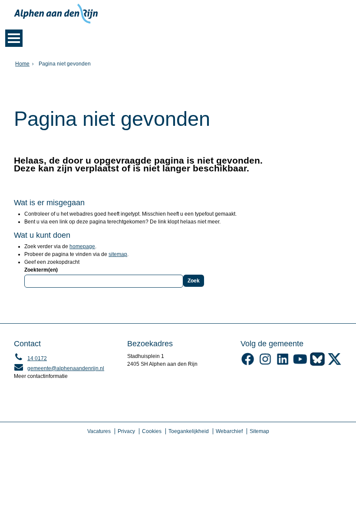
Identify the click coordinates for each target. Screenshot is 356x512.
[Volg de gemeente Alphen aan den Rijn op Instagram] (265, 364)
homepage (82, 246)
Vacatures (99, 431)
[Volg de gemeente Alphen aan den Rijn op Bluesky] (317, 364)
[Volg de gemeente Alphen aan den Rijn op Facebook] (248, 364)
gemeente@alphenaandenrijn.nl (59, 368)
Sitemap (259, 431)
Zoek (194, 281)
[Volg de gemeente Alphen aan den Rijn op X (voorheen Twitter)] (334, 364)
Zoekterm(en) (41, 270)
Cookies (152, 431)
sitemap (118, 254)
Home (22, 64)
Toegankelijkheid (188, 431)
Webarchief (229, 431)
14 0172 (30, 358)
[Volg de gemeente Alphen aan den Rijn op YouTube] (300, 364)
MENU (14, 38)
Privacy (126, 431)
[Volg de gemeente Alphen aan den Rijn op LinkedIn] (282, 364)
